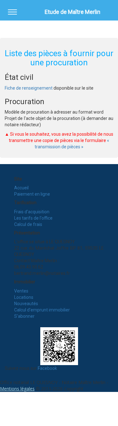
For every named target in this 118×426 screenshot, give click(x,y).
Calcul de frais (28, 224)
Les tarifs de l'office (33, 218)
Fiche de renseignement (29, 88)
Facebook (47, 368)
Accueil (21, 187)
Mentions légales (17, 389)
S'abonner (24, 316)
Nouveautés (26, 303)
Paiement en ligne (32, 194)
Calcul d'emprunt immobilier (42, 309)
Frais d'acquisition (31, 211)
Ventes (21, 290)
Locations (23, 297)
